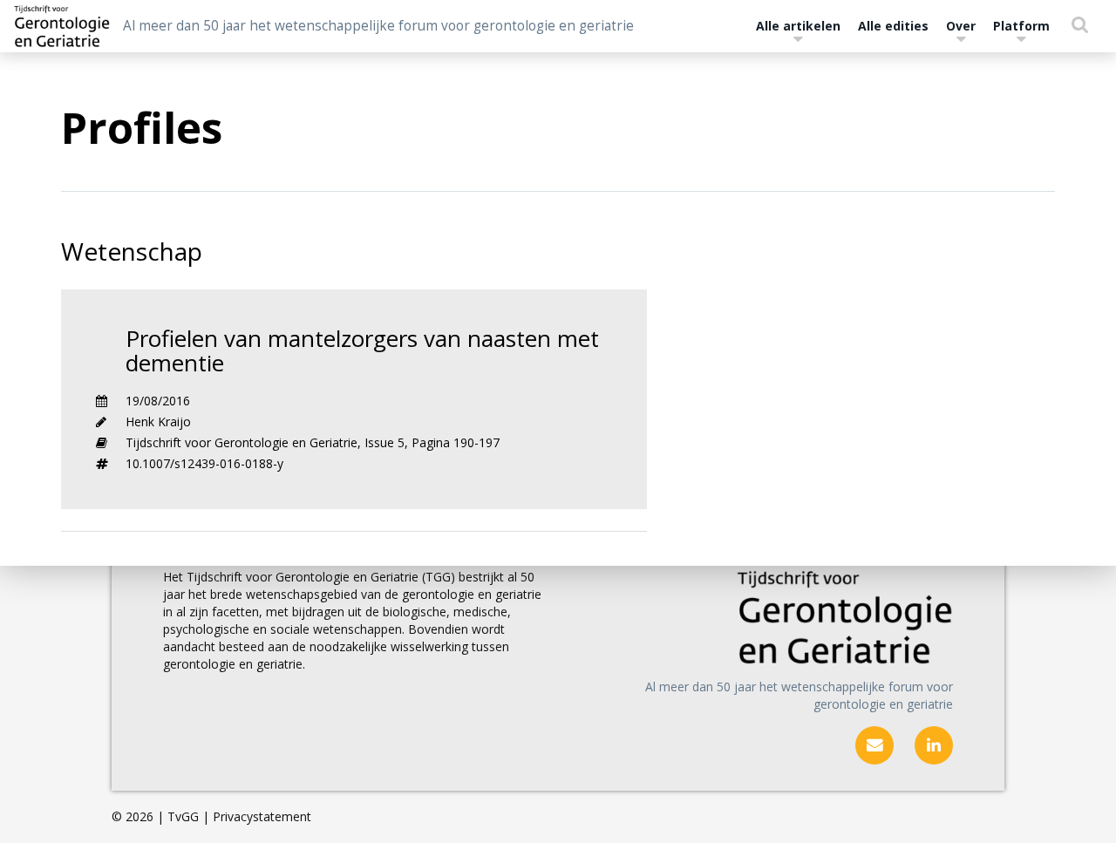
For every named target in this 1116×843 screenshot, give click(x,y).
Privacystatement (262, 816)
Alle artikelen (798, 25)
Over (961, 25)
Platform (1021, 25)
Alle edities (893, 25)
